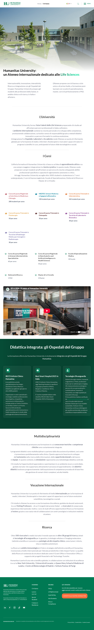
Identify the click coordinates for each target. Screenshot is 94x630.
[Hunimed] (15, 585)
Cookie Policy (78, 622)
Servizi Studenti (34, 598)
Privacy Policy (71, 622)
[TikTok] (19, 607)
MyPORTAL (52, 595)
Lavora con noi (34, 593)
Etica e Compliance (52, 603)
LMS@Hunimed (53, 592)
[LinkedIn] (5, 607)
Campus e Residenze (35, 604)
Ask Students (52, 598)
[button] (69, 3)
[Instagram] (14, 607)
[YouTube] (24, 607)
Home (39, 3)
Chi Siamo (35, 588)
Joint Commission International (77, 399)
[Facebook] (9, 607)
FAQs (50, 588)
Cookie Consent (86, 622)
